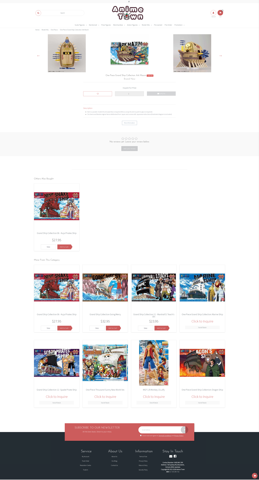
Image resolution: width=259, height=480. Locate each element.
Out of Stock (202, 327)
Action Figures (132, 25)
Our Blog (114, 461)
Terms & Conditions (165, 436)
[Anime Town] (128, 13)
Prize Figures (106, 25)
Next (221, 55)
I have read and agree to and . (163, 436)
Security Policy (143, 470)
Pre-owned (158, 25)
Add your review (129, 148)
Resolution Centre (85, 465)
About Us (114, 456)
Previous (38, 55)
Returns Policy (143, 465)
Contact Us (114, 465)
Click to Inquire (202, 321)
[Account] (214, 15)
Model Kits (146, 25)
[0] (254, 478)
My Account (85, 456)
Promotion (178, 25)
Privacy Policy (178, 436)
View (48, 247)
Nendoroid (93, 25)
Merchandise (118, 25)
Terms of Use (143, 456)
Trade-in (85, 470)
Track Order (85, 461)
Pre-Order (168, 25)
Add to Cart (64, 247)
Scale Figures (80, 25)
